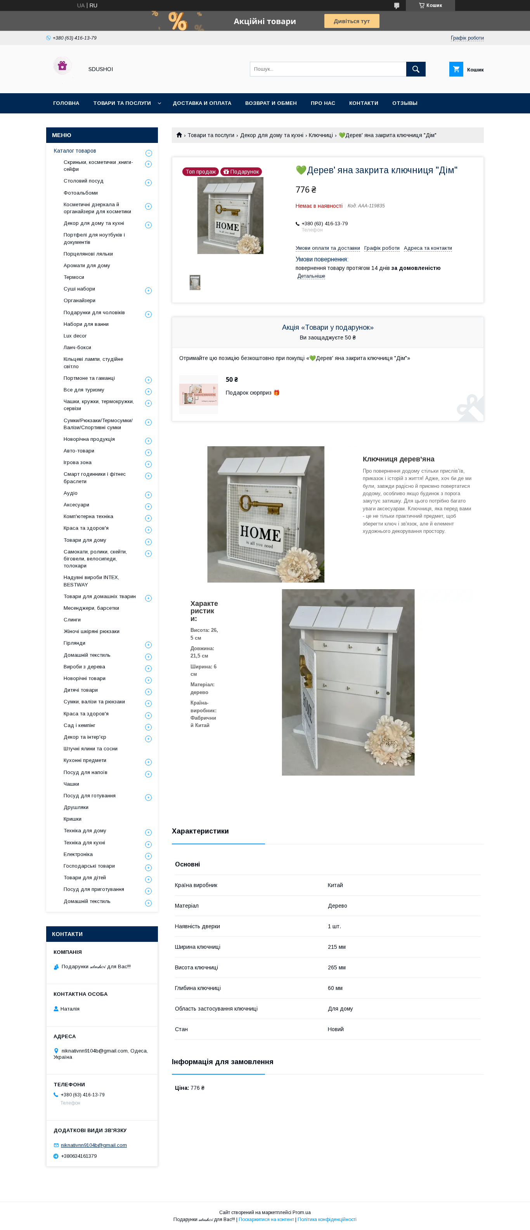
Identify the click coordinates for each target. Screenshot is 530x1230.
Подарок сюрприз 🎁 (253, 393)
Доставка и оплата (202, 103)
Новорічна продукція (89, 439)
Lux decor (75, 336)
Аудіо (71, 493)
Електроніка (78, 854)
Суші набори (79, 289)
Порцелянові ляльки (88, 254)
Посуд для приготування (94, 889)
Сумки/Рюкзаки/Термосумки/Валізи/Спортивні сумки (98, 424)
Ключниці (321, 135)
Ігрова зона (78, 462)
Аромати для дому (87, 265)
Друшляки (76, 807)
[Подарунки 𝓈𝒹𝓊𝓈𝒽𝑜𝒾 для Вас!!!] (62, 83)
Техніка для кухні (84, 843)
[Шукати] (416, 69)
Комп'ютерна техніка (88, 516)
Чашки (71, 784)
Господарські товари (89, 866)
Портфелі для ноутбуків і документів (94, 238)
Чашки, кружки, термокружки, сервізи (99, 404)
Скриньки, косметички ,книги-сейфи (98, 165)
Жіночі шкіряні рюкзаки (92, 631)
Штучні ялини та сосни (91, 749)
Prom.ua (302, 1212)
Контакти (363, 103)
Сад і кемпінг (79, 725)
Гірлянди (74, 643)
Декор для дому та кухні (271, 135)
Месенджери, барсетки (91, 608)
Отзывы (404, 103)
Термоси (74, 277)
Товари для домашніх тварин (100, 596)
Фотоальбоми (81, 193)
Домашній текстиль (87, 655)
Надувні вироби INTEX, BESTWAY (91, 580)
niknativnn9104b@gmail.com (94, 1145)
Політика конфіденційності (327, 1219)
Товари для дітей (85, 877)
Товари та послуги (122, 103)
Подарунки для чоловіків (94, 312)
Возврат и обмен (271, 103)
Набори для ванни (86, 324)
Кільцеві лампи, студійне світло (93, 362)
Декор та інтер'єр (85, 737)
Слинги (72, 620)
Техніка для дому (85, 830)
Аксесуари (76, 505)
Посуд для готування (90, 796)
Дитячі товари (81, 690)
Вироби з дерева (84, 667)
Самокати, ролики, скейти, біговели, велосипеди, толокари (95, 559)
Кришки (72, 819)
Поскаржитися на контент (266, 1219)
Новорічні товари (85, 678)
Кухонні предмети (85, 760)
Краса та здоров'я (86, 528)
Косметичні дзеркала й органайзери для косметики (97, 208)
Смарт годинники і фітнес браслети (95, 477)
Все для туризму (84, 390)
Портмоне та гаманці (89, 378)
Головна (66, 103)
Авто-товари (79, 451)
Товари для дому (85, 540)
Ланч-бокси (77, 347)
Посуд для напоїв (85, 772)
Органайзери (79, 300)
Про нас (323, 103)
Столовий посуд (84, 181)
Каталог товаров (75, 151)
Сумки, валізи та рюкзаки (94, 702)
